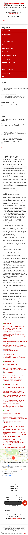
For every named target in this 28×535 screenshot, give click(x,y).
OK (25, 533)
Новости (9, 166)
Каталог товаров (14, 490)
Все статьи (3, 147)
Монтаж (21, 497)
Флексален (7, 508)
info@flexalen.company (14, 519)
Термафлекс (7, 510)
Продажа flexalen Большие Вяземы (9, 94)
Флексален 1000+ (14, 486)
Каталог (21, 499)
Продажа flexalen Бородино (7, 102)
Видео (7, 497)
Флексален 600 (14, 488)
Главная (4, 166)
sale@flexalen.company (15, 13)
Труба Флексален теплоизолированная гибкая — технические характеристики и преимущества (12, 139)
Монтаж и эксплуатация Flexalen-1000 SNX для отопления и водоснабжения (11, 129)
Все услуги (3, 110)
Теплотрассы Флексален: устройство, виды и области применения (13, 120)
